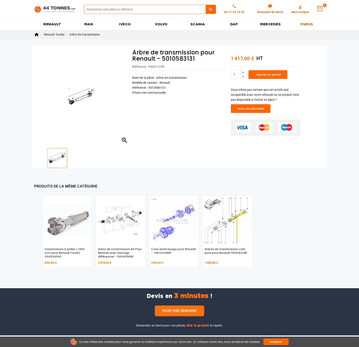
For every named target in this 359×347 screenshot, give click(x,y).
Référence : (140, 66)
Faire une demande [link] (250, 108)
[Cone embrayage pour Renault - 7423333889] (174, 220)
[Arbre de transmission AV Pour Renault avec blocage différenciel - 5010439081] (121, 220)
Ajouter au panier (268, 74)
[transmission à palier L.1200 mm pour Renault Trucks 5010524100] (67, 220)
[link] (270, 9)
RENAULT (52, 24)
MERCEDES (270, 24)
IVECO (125, 24)
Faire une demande (179, 311)
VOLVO (161, 24)
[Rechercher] (211, 9)
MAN (88, 24)
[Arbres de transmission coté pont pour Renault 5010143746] (227, 220)
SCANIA (198, 24)
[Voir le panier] (319, 8)
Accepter (276, 341)
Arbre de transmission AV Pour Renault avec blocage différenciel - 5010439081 (120, 253)
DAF (234, 24)
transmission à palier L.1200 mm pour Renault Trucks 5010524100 (64, 253)
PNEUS (306, 24)
